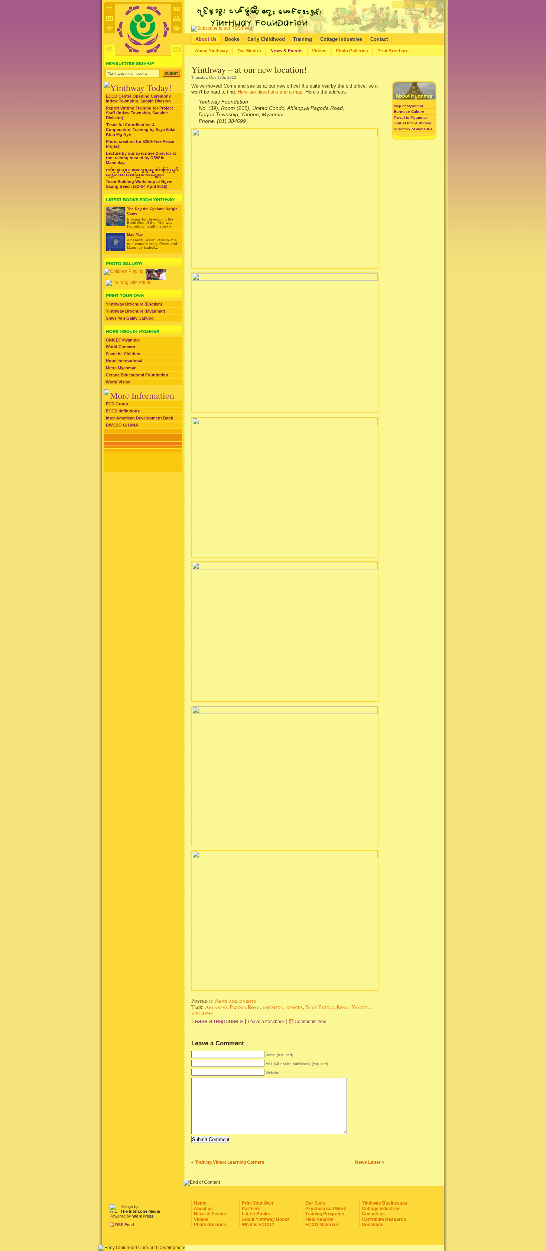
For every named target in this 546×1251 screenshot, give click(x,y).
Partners (251, 1208)
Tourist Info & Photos (412, 123)
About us (203, 1208)
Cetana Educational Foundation (137, 375)
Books (232, 39)
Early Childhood (266, 39)
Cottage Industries (341, 39)
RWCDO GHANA (122, 425)
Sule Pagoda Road (327, 1006)
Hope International (124, 361)
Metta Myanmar (121, 368)
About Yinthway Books (266, 1219)
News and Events (235, 1000)
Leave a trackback (266, 1021)
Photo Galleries (352, 50)
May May (135, 234)
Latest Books (256, 1213)
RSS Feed (124, 1224)
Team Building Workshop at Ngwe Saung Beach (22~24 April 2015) (139, 184)
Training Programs (324, 1213)
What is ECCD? (258, 1224)
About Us (206, 39)
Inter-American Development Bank (139, 418)
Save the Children (123, 354)
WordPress (142, 1216)
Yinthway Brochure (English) (134, 304)
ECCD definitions (123, 411)
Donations (372, 1224)
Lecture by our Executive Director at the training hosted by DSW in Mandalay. (141, 158)
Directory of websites (413, 129)
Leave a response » (217, 1021)
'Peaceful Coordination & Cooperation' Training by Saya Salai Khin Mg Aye (140, 130)
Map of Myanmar (408, 106)
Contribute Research (384, 1219)
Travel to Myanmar (410, 117)
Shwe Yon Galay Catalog (130, 318)
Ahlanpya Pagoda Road (232, 1006)
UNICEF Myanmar (123, 340)
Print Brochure (393, 50)
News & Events (286, 50)
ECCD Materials (322, 1224)
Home (200, 1203)
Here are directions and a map (270, 92)
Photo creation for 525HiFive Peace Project (140, 143)
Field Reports (319, 1219)
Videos (319, 50)
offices (294, 1006)
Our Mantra (249, 50)
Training (302, 39)
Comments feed (310, 1021)
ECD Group (117, 404)
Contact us (373, 1213)
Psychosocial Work (325, 1208)
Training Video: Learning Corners (229, 1162)
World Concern (120, 346)
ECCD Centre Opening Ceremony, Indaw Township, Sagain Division (139, 98)
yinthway (202, 1012)
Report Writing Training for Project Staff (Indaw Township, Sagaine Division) (139, 113)
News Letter (368, 1162)
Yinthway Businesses (384, 1203)
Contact (379, 39)
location (273, 1006)
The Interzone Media (140, 1211)
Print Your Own (257, 1203)
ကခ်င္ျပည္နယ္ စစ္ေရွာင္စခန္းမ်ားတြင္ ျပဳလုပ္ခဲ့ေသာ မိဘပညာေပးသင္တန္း (142, 172)
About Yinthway (211, 50)
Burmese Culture (409, 112)
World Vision (118, 382)
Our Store (315, 1203)
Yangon (360, 1006)
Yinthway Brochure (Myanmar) (135, 311)
